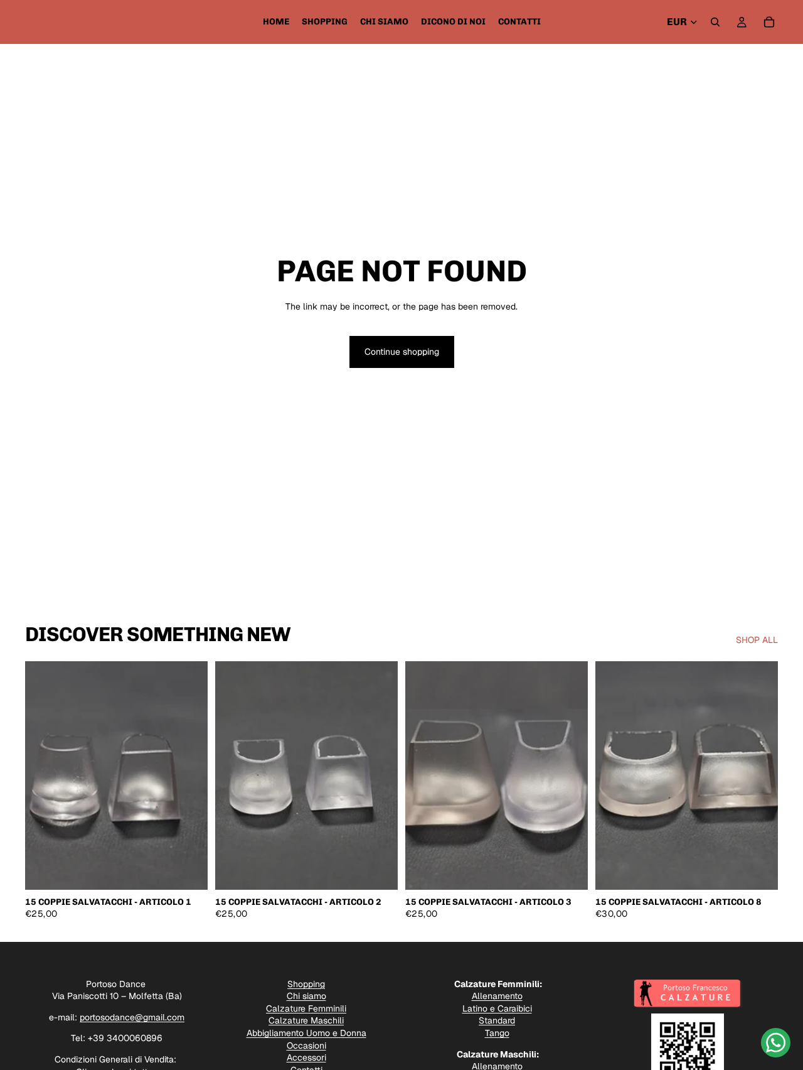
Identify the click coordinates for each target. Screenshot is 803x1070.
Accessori (306, 1057)
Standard (497, 1020)
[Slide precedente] (44, 775)
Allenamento (497, 996)
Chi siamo (306, 996)
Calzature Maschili (306, 1020)
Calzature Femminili (306, 1008)
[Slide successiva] (189, 775)
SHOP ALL (757, 640)
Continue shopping (401, 351)
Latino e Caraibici (497, 1008)
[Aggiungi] (188, 870)
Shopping (306, 984)
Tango (497, 1033)
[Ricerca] (715, 22)
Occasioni (306, 1045)
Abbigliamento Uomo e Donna (306, 1033)
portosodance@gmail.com (132, 1017)
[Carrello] (769, 22)
